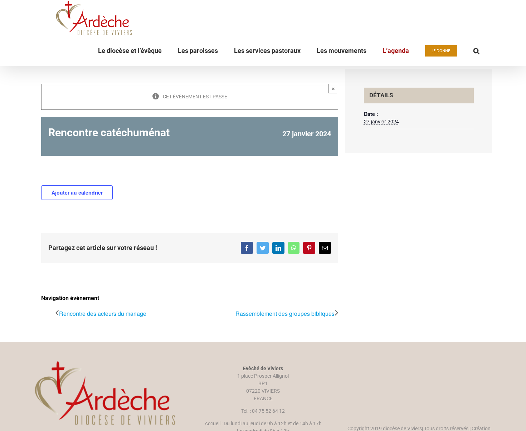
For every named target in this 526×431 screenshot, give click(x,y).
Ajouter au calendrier (77, 192)
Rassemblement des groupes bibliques (285, 313)
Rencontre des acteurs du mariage (102, 313)
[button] (476, 51)
